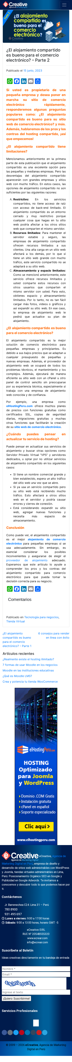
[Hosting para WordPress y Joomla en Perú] (36, 767)
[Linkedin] (27, 1032)
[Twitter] (16, 1032)
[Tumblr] (33, 1032)
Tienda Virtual (15, 621)
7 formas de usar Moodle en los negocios (30, 665)
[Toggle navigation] (64, 4)
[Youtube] (39, 1032)
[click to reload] (34, 983)
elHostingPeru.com (19, 406)
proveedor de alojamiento (27, 560)
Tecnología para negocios (41, 617)
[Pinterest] (21, 1032)
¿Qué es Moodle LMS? (17, 676)
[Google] (10, 1032)
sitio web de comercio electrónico (37, 427)
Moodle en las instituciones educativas (28, 670)
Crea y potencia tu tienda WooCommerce (30, 681)
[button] (36, 1023)
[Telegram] (44, 1032)
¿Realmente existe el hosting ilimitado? (28, 659)
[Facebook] (4, 1032)
